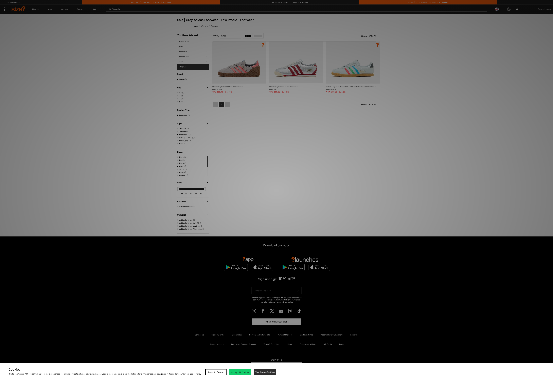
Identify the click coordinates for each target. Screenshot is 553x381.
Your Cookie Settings (265, 372)
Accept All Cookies (240, 372)
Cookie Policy (195, 374)
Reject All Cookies (216, 372)
